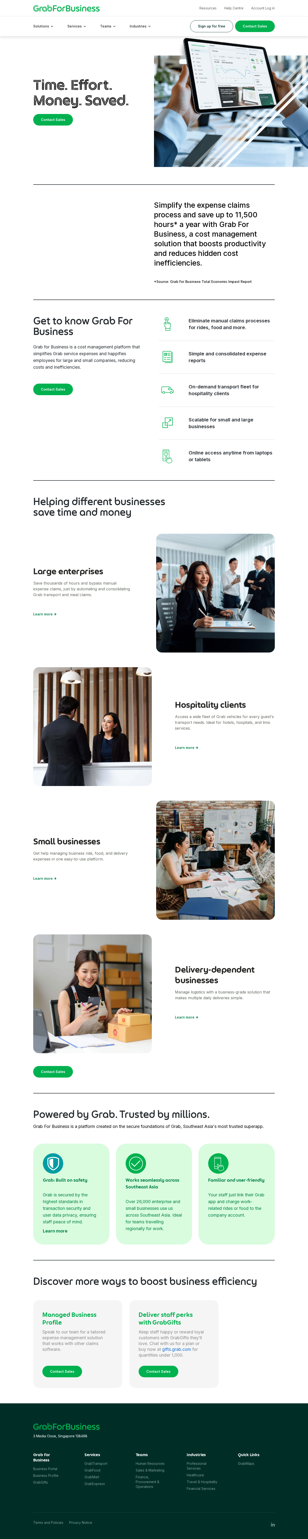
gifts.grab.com (176, 1349)
